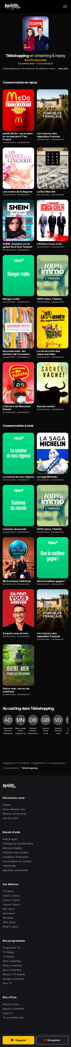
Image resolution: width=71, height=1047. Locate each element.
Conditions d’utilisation (15, 856)
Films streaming (12, 961)
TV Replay (8, 952)
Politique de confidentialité (18, 843)
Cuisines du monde (14, 529)
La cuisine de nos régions (18, 476)
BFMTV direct (10, 926)
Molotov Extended (13, 1008)
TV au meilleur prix (13, 1017)
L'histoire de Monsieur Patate (17, 408)
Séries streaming (12, 965)
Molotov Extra (11, 1004)
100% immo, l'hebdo (49, 298)
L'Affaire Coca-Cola (49, 243)
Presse (7, 804)
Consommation (45, 63)
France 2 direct (11, 895)
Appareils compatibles (15, 870)
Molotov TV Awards (14, 974)
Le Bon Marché (46, 191)
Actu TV (7, 983)
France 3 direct (11, 900)
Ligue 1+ (7, 1013)
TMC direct (9, 922)
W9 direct (8, 917)
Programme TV (11, 947)
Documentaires (26, 63)
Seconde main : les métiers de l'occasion (16, 353)
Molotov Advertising (14, 813)
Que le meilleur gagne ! (51, 581)
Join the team (10, 818)
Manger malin (11, 298)
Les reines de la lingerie (17, 191)
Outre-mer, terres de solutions (16, 690)
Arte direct (9, 913)
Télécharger (9, 865)
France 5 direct (11, 904)
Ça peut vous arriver (15, 633)
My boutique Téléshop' (17, 581)
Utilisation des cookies (15, 852)
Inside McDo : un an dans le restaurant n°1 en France (18, 136)
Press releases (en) (14, 809)
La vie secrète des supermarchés (48, 353)
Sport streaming (12, 969)
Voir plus (63, 68)
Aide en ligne (10, 839)
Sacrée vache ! (46, 406)
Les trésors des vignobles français (48, 135)
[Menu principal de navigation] (65, 7)
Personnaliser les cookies (17, 861)
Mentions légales (12, 848)
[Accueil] (12, 6)
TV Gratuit (8, 956)
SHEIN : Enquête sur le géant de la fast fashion (17, 245)
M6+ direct (9, 908)
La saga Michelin (47, 476)
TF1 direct (8, 891)
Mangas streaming (13, 978)
